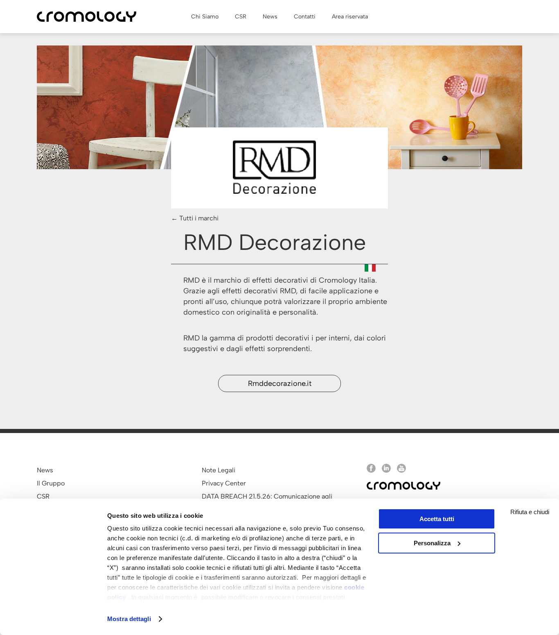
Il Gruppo (51, 483)
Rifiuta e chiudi (529, 511)
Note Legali (218, 470)
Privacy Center (224, 483)
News (45, 470)
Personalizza (432, 543)
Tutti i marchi (199, 218)
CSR (43, 496)
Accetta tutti (436, 518)
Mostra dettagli (129, 618)
